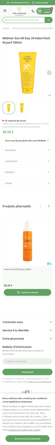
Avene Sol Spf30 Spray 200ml (17, 269)
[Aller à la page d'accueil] (19, 11)
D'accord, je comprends (27, 438)
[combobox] (23, 20)
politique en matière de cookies (24, 429)
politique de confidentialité (39, 381)
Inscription (27, 372)
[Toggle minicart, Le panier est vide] (39, 11)
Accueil (5, 28)
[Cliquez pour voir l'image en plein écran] (27, 73)
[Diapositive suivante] (49, 206)
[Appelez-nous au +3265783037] (33, 11)
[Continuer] (49, 72)
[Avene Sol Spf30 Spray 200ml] (27, 241)
